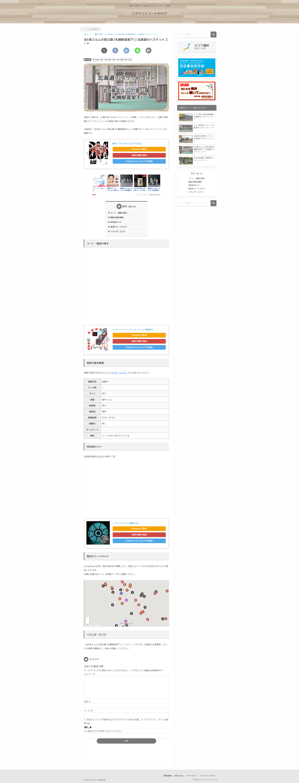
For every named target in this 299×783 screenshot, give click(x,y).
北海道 (88, 60)
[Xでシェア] (104, 50)
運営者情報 (167, 776)
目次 (124, 206)
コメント (89, 674)
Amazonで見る (140, 149)
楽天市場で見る (139, 155)
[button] (148, 50)
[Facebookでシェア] (115, 50)
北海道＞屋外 (99, 60)
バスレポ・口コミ (117, 231)
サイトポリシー (192, 776)
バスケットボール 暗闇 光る (125, 523)
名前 (87, 701)
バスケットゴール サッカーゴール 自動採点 (132, 329)
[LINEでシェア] (137, 50)
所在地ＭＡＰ (116, 222)
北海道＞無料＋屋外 (125, 60)
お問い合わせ (179, 776)
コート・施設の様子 (118, 213)
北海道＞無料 (111, 60)
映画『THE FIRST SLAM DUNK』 (127, 143)
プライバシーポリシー (208, 776)
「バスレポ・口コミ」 (117, 372)
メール (88, 710)
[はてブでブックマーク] (126, 50)
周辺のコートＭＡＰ (118, 226)
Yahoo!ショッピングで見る (140, 161)
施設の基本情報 (116, 217)
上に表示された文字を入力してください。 (104, 731)
